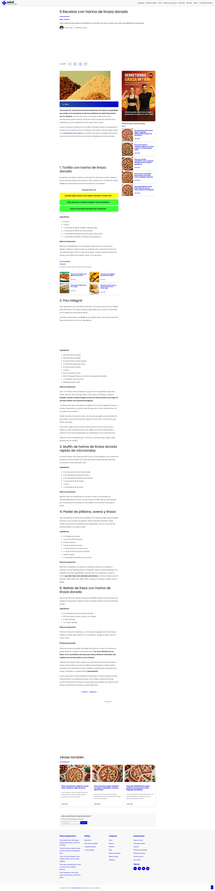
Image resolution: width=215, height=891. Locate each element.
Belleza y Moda (151, 3)
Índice (67, 104)
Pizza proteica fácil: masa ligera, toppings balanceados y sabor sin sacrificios (70, 842)
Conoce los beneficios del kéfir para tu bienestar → (89, 209)
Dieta (160, 3)
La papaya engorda (90, 846)
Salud (196, 3)
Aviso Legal (136, 860)
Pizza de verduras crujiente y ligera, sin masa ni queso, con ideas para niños (70, 850)
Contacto (136, 846)
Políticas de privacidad (140, 850)
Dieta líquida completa (91, 843)
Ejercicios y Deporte (170, 3)
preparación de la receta (73, 133)
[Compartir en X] (75, 64)
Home (61, 19)
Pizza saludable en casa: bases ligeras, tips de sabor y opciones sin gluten (70, 875)
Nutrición (182, 3)
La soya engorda (89, 850)
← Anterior (84, 692)
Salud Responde (76, 888)
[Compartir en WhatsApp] (80, 64)
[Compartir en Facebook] (70, 64)
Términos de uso (138, 856)
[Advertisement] (107, 45)
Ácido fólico (87, 840)
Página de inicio (138, 840)
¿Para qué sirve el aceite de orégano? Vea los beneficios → (89, 202)
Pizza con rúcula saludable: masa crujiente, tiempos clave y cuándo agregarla (70, 859)
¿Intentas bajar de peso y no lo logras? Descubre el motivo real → (89, 196)
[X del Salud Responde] (143, 870)
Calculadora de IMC (205, 3)
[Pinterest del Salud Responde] (147, 870)
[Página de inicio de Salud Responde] (9, 2)
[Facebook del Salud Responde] (135, 870)
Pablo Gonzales (68, 27)
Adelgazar (141, 3)
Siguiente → (94, 692)
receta (82, 317)
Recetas (189, 3)
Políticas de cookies (139, 853)
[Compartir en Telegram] (85, 64)
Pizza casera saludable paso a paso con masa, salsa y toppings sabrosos (70, 867)
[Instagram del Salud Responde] (139, 870)
